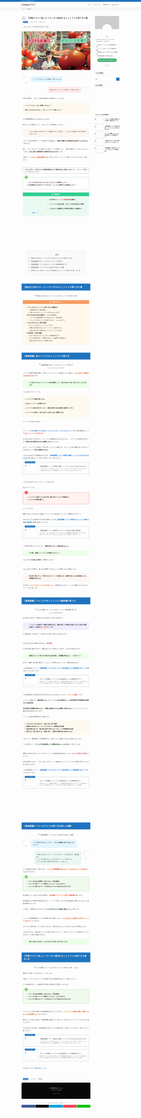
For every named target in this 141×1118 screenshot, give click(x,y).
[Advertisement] (56, 233)
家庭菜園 (25, 21)
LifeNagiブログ (28, 5)
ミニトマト (33, 1079)
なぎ (33, 212)
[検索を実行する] (117, 79)
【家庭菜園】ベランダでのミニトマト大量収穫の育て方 (48, 264)
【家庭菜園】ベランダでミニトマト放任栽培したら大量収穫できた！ (62, 668)
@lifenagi (38, 1068)
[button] (28, 1106)
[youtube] (108, 65)
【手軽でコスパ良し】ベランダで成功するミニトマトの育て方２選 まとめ (55, 270)
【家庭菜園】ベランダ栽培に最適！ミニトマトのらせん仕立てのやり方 (62, 466)
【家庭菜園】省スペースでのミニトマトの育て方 (46, 261)
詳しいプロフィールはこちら (107, 60)
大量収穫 (40, 1079)
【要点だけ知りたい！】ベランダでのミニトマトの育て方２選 (50, 258)
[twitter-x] (106, 65)
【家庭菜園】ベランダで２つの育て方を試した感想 (47, 267)
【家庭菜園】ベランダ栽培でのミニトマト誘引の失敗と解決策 (60, 530)
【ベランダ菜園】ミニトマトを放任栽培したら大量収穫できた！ (60, 679)
